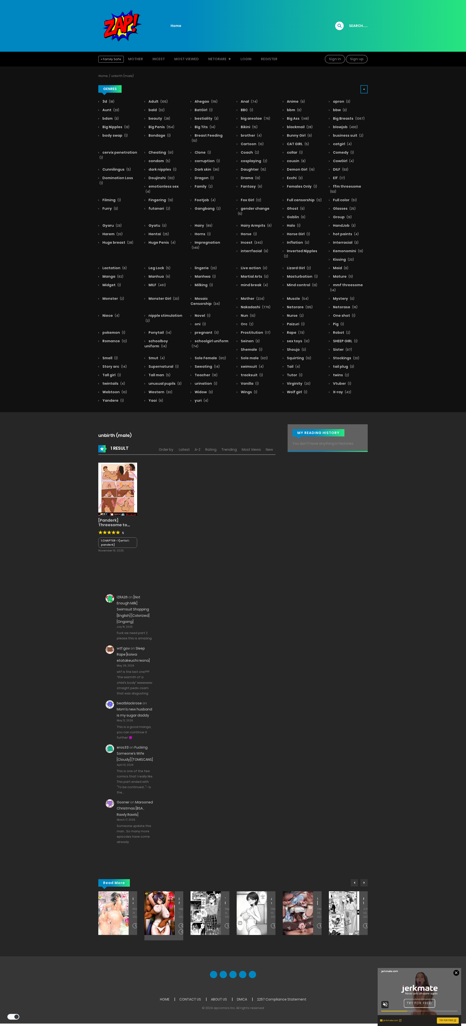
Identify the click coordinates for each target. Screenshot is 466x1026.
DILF (340, 169)
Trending (229, 449)
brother (251, 135)
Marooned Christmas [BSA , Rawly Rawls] (135, 808)
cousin (296, 160)
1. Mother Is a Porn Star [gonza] (367, 926)
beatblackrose (129, 703)
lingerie (205, 268)
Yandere (113, 400)
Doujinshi (161, 177)
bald (156, 110)
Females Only (301, 186)
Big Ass (297, 118)
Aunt (110, 110)
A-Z (197, 449)
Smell (110, 358)
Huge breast (117, 242)
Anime (295, 101)
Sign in (335, 59)
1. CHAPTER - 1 (228, 926)
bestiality (206, 118)
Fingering (160, 200)
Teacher (205, 375)
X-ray (341, 392)
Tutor (294, 375)
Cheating (160, 152)
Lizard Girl (298, 268)
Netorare (299, 307)
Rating (210, 449)
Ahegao (205, 101)
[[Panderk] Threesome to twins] (117, 488)
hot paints (345, 234)
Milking (203, 285)
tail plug (343, 366)
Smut (156, 358)
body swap (115, 135)
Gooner (123, 802)
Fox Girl (250, 200)
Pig (338, 324)
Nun (247, 315)
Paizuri (295, 324)
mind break (254, 285)
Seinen (250, 341)
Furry (110, 208)
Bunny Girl (299, 135)
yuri (201, 400)
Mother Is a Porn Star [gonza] (363, 901)
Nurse (295, 315)
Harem (112, 234)
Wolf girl (296, 392)
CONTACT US (190, 999)
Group (342, 217)
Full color (344, 200)
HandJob (344, 225)
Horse (248, 234)
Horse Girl (298, 234)
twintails (113, 383)
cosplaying (253, 160)
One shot (343, 315)
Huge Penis (161, 242)
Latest (184, 449)
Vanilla (249, 383)
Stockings (345, 358)
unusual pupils (165, 383)
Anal (249, 101)
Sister (342, 349)
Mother (135, 59)
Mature (342, 276)
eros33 (123, 747)
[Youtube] (233, 974)
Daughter (253, 169)
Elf (338, 177)
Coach (249, 152)
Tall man (159, 375)
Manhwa (205, 276)
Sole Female (210, 358)
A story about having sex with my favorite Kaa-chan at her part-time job (271, 901)
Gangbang (207, 208)
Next (364, 882)
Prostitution (255, 332)
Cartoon (252, 144)
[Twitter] (223, 974)
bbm (293, 110)
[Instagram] (252, 974)
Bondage (159, 135)
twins (340, 375)
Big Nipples (115, 127)
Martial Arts (254, 276)
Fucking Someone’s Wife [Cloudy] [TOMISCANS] (135, 753)
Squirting (298, 358)
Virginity (298, 383)
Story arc (114, 366)
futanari (159, 208)
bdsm (110, 118)
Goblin (295, 217)
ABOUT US (219, 999)
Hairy (203, 225)
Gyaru (112, 225)
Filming (111, 200)
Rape (295, 332)
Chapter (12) (182, 932)
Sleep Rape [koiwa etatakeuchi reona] (133, 654)
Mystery (343, 298)
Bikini (249, 127)
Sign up (357, 59)
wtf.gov (123, 648)
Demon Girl (300, 169)
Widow (203, 392)
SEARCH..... (358, 25)
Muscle (297, 298)
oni (200, 324)
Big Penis (161, 127)
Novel (202, 315)
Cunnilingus (116, 169)
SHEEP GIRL (345, 341)
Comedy (343, 152)
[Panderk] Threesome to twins (112, 524)
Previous (354, 882)
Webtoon (114, 392)
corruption (207, 160)
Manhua (159, 276)
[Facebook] (213, 974)
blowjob (345, 127)
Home (176, 25)
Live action (253, 268)
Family (203, 186)
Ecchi (294, 177)
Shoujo (296, 349)
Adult (158, 101)
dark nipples (162, 169)
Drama (250, 177)
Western (160, 392)
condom (159, 160)
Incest (158, 59)
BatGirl (203, 110)
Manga (112, 276)
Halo (293, 225)
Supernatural (163, 366)
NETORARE (217, 59)
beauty (159, 118)
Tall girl (111, 375)
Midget (111, 285)
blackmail (299, 127)
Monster (113, 298)
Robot (341, 332)
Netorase (345, 307)
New (269, 449)
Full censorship (304, 200)
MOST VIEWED (186, 59)
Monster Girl (163, 298)
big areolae (255, 118)
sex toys (297, 341)
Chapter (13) (182, 926)
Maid (340, 268)
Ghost (295, 208)
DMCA (242, 999)
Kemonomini (347, 251)
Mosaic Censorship (205, 301)
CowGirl (343, 160)
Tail (293, 366)
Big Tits (204, 127)
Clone (202, 152)
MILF (157, 285)
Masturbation (302, 276)
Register (269, 59)
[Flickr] (242, 974)
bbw (339, 110)
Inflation (297, 242)
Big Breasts (348, 118)
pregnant (206, 332)
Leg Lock (159, 268)
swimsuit (252, 366)
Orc (246, 324)
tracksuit (251, 375)
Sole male (254, 358)
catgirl (342, 144)
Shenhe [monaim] (317, 901)
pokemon (113, 332)
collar (294, 152)
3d (108, 101)
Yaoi (155, 400)
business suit (347, 135)
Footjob (205, 200)
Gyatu (157, 225)
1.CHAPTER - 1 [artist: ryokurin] (136, 926)
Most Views (251, 449)
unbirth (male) (122, 76)
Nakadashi (255, 307)
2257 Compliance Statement (281, 999)
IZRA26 (122, 597)
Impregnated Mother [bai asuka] (179, 901)
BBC (246, 110)
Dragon (204, 177)
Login (246, 59)
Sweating (207, 366)
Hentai (158, 234)
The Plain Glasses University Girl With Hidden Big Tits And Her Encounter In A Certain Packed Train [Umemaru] (225, 901)
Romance (114, 341)
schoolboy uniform (156, 344)
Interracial (345, 242)
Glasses (344, 208)
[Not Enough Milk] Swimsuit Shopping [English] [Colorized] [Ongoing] (133, 609)
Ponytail (159, 332)
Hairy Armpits (256, 225)
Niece (110, 315)
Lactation (114, 268)
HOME (164, 999)
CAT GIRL (297, 144)
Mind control (301, 285)
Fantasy (251, 186)
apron (341, 101)
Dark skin (206, 169)
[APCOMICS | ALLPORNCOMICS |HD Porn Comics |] (121, 25)
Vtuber (341, 383)
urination (205, 383)
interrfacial (254, 251)
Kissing (343, 259)
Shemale (251, 349)
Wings (248, 392)
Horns (202, 234)
